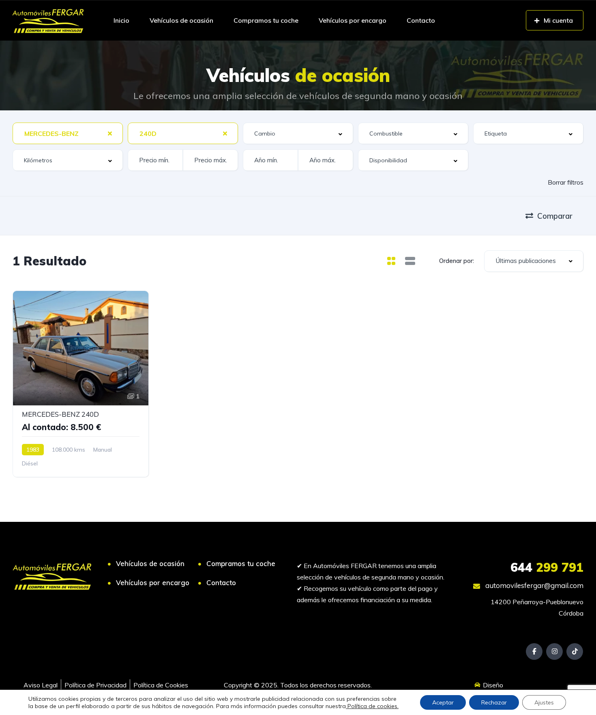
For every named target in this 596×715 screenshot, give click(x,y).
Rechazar (494, 702)
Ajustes (544, 702)
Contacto (421, 20)
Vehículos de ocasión (181, 20)
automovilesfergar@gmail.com (533, 585)
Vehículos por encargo (352, 20)
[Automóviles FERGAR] (48, 20)
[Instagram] (554, 651)
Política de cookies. (372, 706)
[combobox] (68, 133)
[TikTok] (574, 651)
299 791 (546, 567)
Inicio (121, 20)
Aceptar (443, 702)
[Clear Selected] (110, 133)
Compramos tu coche (266, 20)
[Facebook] (534, 651)
